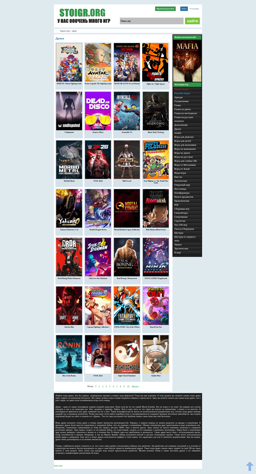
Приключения (181, 200)
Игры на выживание (185, 149)
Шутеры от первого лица (185, 238)
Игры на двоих (182, 153)
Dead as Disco (98, 132)
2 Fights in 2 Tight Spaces (158, 83)
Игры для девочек (184, 137)
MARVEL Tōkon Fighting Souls (69, 84)
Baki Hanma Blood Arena (156, 230)
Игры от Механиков (185, 165)
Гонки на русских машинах (183, 119)
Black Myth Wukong (156, 132)
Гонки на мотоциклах (185, 113)
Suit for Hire (69, 327)
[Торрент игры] (83, 27)
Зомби (177, 133)
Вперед (135, 386)
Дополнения (181, 125)
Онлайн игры (182, 93)
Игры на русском (183, 157)
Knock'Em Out (156, 327)
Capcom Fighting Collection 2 (98, 327)
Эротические (181, 248)
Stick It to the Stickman (98, 278)
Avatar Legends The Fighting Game (98, 84)
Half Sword (127, 181)
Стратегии (179, 220)
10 (128, 386)
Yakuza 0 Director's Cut (69, 230)
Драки (177, 129)
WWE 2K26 (98, 181)
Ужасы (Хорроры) (184, 228)
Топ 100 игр (180, 224)
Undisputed (69, 132)
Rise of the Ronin (69, 376)
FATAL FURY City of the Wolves (127, 327)
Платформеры (181, 192)
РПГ (176, 204)
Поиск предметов (183, 196)
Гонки (177, 105)
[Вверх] (250, 466)
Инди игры (180, 173)
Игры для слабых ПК (185, 161)
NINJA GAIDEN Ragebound (156, 278)
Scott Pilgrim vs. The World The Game (156, 182)
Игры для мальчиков (185, 145)
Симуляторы (181, 212)
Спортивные (181, 216)
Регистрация (194, 9)
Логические (180, 181)
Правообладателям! (165, 9)
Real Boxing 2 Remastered (127, 278)
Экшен (177, 244)
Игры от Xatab (182, 169)
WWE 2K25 (98, 376)
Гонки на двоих (182, 109)
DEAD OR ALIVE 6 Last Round (127, 84)
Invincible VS (127, 132)
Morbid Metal (69, 181)
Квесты (178, 177)
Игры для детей (182, 141)
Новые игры (181, 89)
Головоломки (181, 101)
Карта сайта (58, 466)
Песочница (180, 188)
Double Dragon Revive (98, 230)
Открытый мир (182, 185)
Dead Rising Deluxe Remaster (69, 278)
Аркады (178, 97)
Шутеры (178, 232)
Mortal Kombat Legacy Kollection (127, 230)
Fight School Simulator (127, 376)
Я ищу (177, 252)
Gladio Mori (155, 376)
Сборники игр (181, 208)
